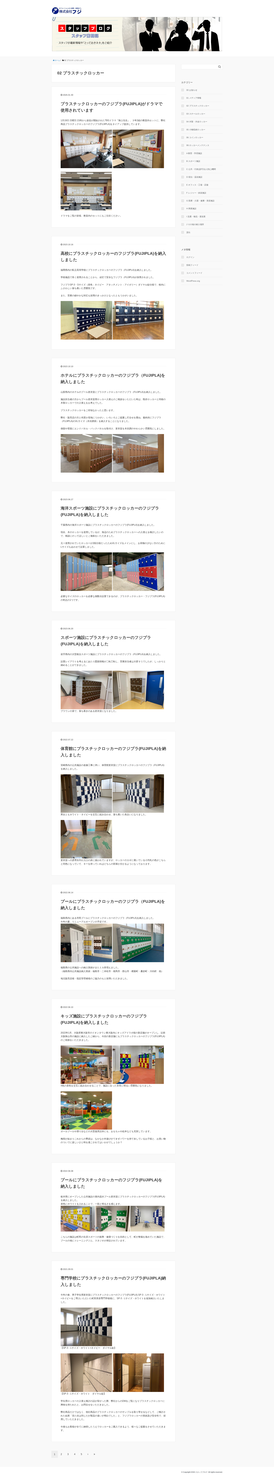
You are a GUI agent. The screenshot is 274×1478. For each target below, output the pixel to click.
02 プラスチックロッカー (197, 106)
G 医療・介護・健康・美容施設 (200, 201)
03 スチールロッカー (195, 114)
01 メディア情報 (193, 98)
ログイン (190, 257)
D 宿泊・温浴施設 (194, 177)
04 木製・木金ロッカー (196, 121)
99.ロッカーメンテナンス (197, 145)
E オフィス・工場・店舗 (197, 185)
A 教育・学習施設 (194, 153)
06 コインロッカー (194, 137)
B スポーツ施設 (193, 161)
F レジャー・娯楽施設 (196, 193)
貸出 (188, 232)
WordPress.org (193, 281)
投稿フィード (192, 265)
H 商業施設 (191, 208)
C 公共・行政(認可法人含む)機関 (201, 169)
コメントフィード (194, 273)
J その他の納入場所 (195, 224)
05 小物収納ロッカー (195, 129)
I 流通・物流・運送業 (196, 216)
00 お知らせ (191, 90)
